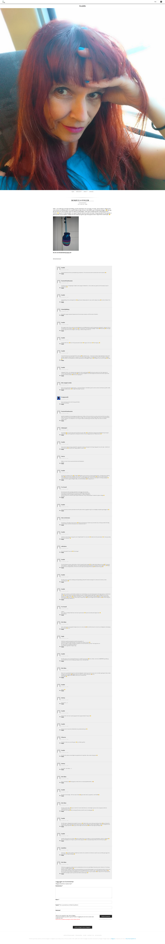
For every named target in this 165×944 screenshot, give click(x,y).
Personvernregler (103, 919)
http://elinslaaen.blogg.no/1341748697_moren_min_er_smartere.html (73, 675)
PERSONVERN (78, 935)
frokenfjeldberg (65, 309)
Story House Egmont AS (131, 938)
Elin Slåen (63, 622)
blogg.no (113, 938)
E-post (67, 905)
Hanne (63, 456)
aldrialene (64, 546)
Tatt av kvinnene (65, 518)
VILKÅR (84, 935)
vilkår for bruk (107, 919)
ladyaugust (64, 428)
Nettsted (58, 910)
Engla (62, 636)
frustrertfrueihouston (67, 281)
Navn (57, 899)
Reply (62, 273)
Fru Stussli (64, 487)
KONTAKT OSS (90, 935)
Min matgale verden (66, 383)
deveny (63, 698)
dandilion (63, 848)
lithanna (63, 737)
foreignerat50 (64, 397)
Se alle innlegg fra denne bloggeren (82, 927)
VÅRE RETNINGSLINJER (69, 935)
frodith (82, 5)
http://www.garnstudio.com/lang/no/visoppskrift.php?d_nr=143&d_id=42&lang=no (75, 494)
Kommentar (59, 886)
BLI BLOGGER (98, 935)
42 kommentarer (82, 203)
